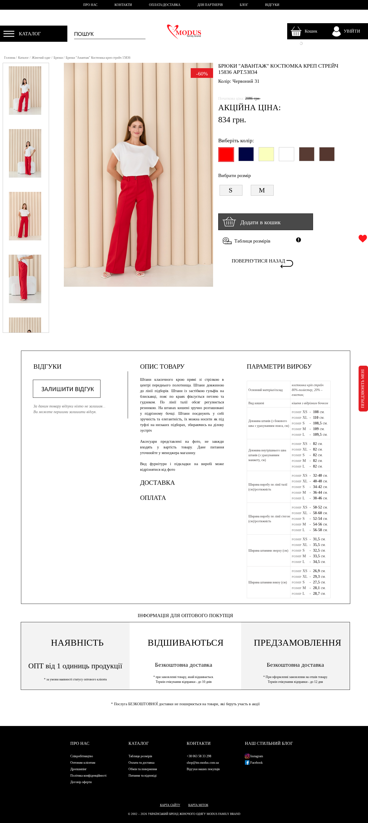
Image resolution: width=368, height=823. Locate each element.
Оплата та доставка (141, 763)
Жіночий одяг (41, 58)
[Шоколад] (306, 156)
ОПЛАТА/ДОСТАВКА (164, 5)
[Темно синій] (245, 156)
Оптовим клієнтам (82, 763)
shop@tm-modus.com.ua (203, 763)
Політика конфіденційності (88, 775)
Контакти (199, 743)
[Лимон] (266, 156)
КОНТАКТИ (123, 5)
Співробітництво (81, 756)
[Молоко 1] (286, 156)
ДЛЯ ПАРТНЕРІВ (210, 5)
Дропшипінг (78, 769)
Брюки (58, 58)
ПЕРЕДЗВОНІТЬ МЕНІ (363, 388)
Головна (9, 58)
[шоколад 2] (326, 156)
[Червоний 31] (225, 157)
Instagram (256, 756)
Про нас (79, 743)
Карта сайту (170, 805)
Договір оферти (81, 782)
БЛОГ (244, 5)
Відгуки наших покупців (203, 769)
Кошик (311, 31)
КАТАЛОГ (30, 33)
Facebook (256, 763)
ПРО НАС (90, 5)
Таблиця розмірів (252, 241)
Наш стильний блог (269, 743)
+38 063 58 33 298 (199, 756)
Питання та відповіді (143, 775)
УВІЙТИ (352, 31)
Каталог (23, 58)
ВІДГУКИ (272, 5)
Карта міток (198, 805)
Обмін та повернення (143, 769)
